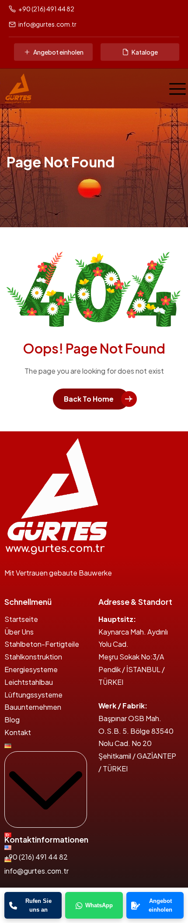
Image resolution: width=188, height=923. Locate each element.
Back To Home (89, 398)
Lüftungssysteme (33, 694)
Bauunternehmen (32, 706)
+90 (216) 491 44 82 (46, 9)
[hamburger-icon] (175, 88)
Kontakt (17, 732)
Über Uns (19, 631)
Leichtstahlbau (28, 682)
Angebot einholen (58, 52)
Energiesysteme (31, 669)
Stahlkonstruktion (33, 656)
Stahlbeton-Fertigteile (41, 644)
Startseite (21, 619)
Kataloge (145, 52)
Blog (12, 719)
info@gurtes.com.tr (47, 24)
